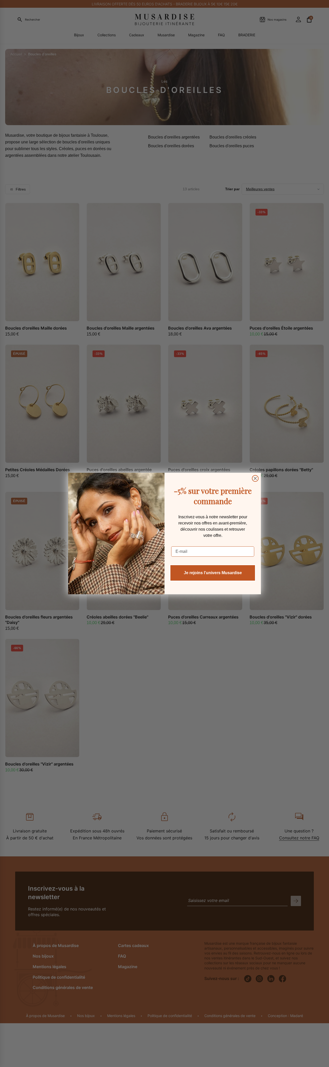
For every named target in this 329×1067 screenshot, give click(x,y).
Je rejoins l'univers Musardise (213, 573)
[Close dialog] (255, 478)
